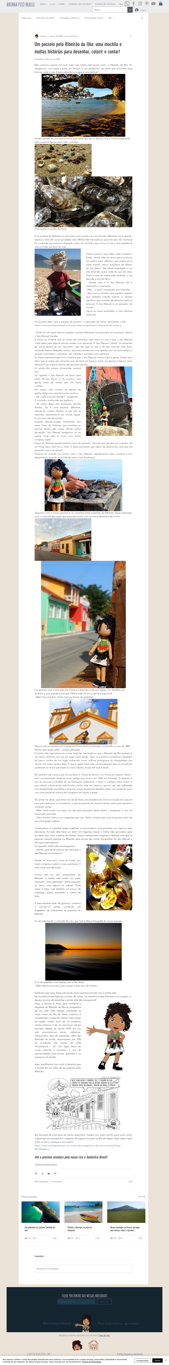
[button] (161, 3)
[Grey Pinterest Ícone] (146, 3)
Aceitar (157, 1360)
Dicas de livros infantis (46, 18)
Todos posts (26, 18)
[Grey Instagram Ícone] (140, 3)
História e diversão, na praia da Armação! (80, 1229)
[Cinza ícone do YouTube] (153, 3)
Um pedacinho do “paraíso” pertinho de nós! (40, 1229)
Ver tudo (141, 1196)
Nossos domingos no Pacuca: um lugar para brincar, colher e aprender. (125, 1229)
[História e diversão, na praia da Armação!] (83, 1212)
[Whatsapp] (127, 3)
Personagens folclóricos (69, 18)
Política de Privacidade (91, 1361)
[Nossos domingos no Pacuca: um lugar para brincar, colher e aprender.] (126, 1212)
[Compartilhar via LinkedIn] (49, 1173)
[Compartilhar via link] (55, 1173)
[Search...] (130, 10)
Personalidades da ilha (94, 18)
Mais (110, 18)
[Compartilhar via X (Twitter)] (42, 1173)
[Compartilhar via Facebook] (36, 1173)
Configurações (142, 1360)
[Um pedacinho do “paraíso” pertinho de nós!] (41, 1212)
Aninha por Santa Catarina (46, 1164)
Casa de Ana (104, 1335)
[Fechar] (165, 1360)
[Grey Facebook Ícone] (133, 3)
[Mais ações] (130, 36)
